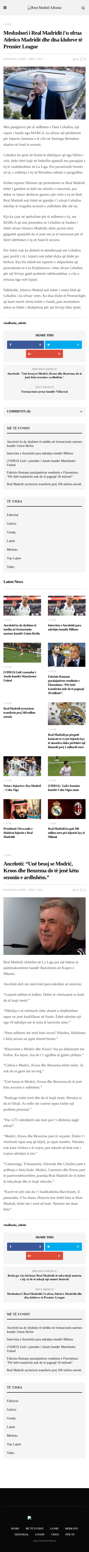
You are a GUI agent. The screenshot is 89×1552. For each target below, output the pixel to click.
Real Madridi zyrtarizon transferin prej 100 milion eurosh (44, 484)
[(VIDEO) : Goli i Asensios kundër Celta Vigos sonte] (67, 766)
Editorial (12, 515)
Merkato (12, 549)
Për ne (70, 1534)
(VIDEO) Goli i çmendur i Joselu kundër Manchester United (41, 463)
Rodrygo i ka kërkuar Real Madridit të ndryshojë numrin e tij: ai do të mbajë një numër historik (44, 1277)
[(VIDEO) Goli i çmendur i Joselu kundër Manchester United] (22, 653)
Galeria (11, 523)
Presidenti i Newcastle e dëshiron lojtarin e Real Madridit (17, 833)
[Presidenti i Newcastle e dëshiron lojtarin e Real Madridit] (22, 809)
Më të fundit (35, 1528)
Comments (19, 411)
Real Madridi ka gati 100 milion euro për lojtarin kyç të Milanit (66, 833)
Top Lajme (14, 558)
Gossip (11, 532)
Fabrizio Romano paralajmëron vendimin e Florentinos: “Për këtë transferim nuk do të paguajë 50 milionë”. (43, 474)
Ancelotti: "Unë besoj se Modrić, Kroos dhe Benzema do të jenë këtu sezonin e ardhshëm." (44, 375)
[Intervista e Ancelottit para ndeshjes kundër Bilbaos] (67, 606)
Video (10, 567)
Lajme (7, 24)
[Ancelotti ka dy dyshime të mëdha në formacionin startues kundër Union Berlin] (22, 606)
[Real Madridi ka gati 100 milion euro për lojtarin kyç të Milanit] (67, 809)
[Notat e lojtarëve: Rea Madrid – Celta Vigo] (22, 766)
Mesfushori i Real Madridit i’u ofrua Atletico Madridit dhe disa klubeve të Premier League (44, 1295)
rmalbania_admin (14, 59)
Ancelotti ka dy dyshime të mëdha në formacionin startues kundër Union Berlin (44, 444)
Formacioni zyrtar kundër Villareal (44, 391)
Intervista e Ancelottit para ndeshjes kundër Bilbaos (40, 453)
